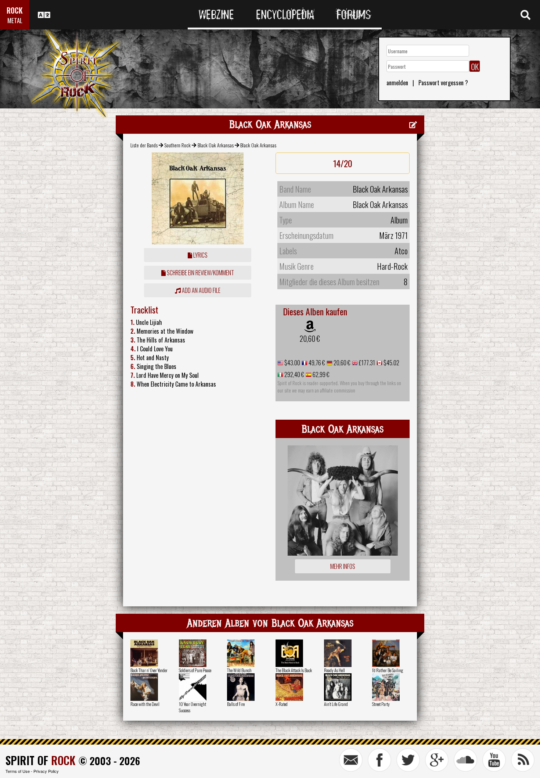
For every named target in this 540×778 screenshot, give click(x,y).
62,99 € (321, 374)
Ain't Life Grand (336, 704)
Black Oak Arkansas (216, 145)
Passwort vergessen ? (443, 82)
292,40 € (293, 374)
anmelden (397, 82)
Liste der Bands (144, 145)
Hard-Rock (392, 266)
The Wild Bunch (239, 670)
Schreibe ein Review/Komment (200, 272)
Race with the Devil (144, 704)
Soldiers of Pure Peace (195, 670)
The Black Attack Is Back (294, 670)
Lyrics (200, 255)
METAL (14, 20)
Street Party (381, 704)
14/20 (342, 163)
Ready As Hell (334, 670)
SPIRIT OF (40, 760)
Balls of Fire (236, 704)
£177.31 (366, 362)
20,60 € (310, 338)
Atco (401, 251)
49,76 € (316, 362)
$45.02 (390, 362)
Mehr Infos (342, 566)
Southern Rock (177, 145)
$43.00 (291, 362)
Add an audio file (200, 290)
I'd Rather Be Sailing (387, 670)
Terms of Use (18, 771)
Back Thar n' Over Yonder (149, 670)
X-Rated (282, 704)
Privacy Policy (46, 771)
